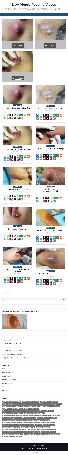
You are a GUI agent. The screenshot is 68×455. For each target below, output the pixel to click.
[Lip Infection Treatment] (17, 216)
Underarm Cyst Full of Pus (17, 189)
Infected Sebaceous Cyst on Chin (17, 108)
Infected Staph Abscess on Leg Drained (18, 270)
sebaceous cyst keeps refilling (11, 427)
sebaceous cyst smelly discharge (30, 432)
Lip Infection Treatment (17, 229)
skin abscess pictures (30, 434)
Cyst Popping (18, 46)
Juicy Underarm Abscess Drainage (50, 148)
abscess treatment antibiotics (30, 401)
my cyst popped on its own (10, 422)
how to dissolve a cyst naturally (44, 411)
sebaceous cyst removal (30, 429)
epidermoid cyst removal (36, 406)
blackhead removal (28, 404)
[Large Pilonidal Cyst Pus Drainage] (17, 135)
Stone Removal (8, 387)
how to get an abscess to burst (32, 415)
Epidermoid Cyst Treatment (52, 406)
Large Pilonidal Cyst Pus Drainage (18, 149)
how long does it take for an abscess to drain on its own (18, 411)
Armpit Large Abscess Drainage (50, 108)
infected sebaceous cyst (28, 418)
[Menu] (1, 14)
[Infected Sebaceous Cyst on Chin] (17, 94)
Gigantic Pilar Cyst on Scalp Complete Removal (50, 190)
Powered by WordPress (27, 448)
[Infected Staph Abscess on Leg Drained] (17, 256)
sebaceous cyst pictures (42, 427)
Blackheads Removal (9, 369)
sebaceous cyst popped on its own (12, 429)
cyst (60, 404)
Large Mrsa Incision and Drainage (50, 230)
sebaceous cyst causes (47, 422)
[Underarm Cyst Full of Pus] (17, 176)
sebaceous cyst (35, 422)
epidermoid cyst (7, 406)
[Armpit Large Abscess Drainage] (50, 94)
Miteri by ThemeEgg (41, 448)
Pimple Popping (8, 383)
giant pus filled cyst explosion (11, 408)
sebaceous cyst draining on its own (12, 425)
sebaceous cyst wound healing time (13, 434)
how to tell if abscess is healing (50, 415)
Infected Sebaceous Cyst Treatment (13, 420)
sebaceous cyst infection (47, 425)
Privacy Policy (34, 452)
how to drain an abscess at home (12, 415)
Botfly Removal (8, 372)
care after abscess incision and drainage (46, 404)
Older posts (8, 293)
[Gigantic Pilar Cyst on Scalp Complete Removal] (50, 176)
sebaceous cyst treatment (48, 432)
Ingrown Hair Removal (10, 379)
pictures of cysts (24, 422)
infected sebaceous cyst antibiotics (46, 418)
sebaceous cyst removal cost (47, 429)
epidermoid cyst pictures (20, 406)
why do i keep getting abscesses (12, 436)
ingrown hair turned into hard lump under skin (37, 420)
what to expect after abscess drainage (48, 434)
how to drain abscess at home (11, 413)
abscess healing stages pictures (11, 401)
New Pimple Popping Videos (34, 4)
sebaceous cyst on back (27, 427)
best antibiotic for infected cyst (48, 401)
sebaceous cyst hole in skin (31, 425)
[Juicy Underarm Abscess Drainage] (50, 135)
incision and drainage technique (11, 418)
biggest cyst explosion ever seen (12, 404)
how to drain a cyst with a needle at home (33, 413)
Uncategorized (8, 390)
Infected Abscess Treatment (50, 274)
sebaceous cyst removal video (11, 432)
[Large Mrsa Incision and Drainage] (50, 217)
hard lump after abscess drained (29, 408)
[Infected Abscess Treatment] (50, 258)
